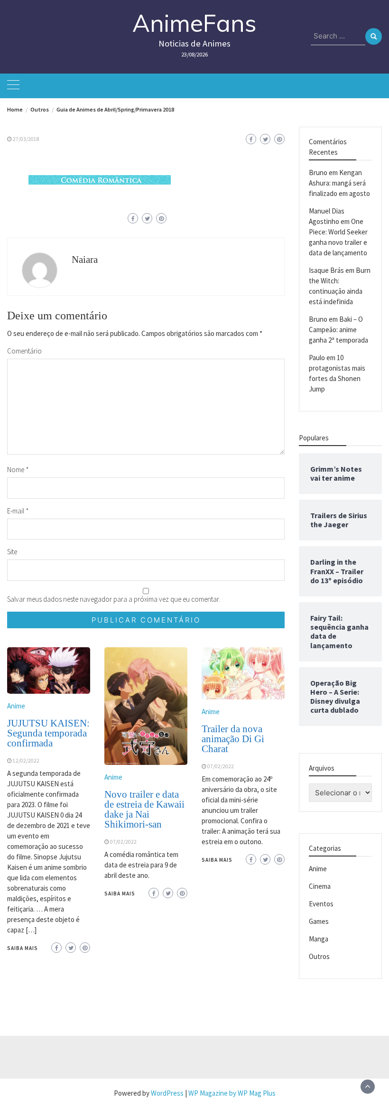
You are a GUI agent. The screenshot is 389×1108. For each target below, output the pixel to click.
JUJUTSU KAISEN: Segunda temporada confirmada (48, 733)
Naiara (85, 259)
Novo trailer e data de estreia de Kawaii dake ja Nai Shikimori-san (144, 809)
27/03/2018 (26, 139)
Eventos (321, 903)
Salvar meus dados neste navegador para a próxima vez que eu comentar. (113, 599)
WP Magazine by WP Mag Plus (232, 1093)
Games (319, 921)
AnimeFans (194, 23)
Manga (318, 938)
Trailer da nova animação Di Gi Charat (233, 738)
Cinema (320, 886)
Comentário (24, 350)
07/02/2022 (123, 841)
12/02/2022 (26, 760)
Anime (16, 705)
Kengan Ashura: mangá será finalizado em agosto (339, 183)
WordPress (167, 1093)
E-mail (18, 510)
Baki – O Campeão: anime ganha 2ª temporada (338, 330)
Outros (319, 956)
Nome (18, 469)
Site (12, 551)
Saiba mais (22, 948)
